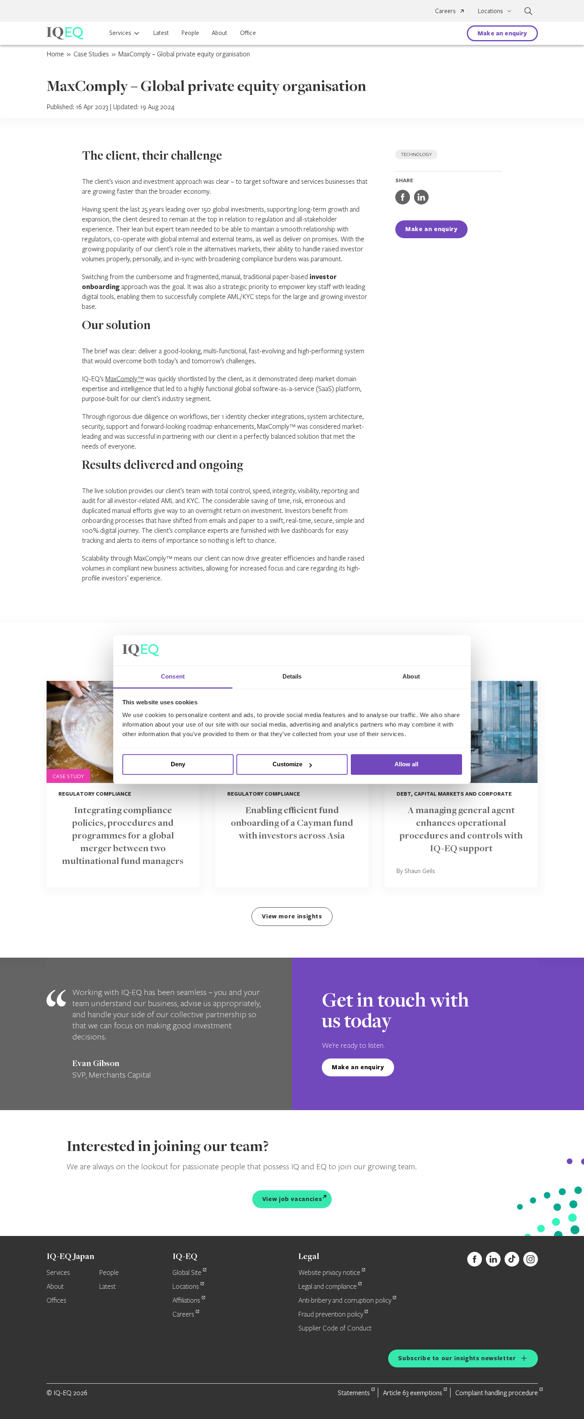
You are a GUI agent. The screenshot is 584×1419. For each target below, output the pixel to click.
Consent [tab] (173, 676)
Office (248, 33)
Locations (185, 1287)
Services (120, 33)
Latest (161, 33)
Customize (287, 764)
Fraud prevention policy (330, 1315)
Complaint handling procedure (496, 1392)
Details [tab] (292, 676)
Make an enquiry (502, 33)
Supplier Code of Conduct (334, 1328)
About (219, 33)
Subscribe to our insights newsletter (457, 1358)
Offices (56, 1301)
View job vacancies (292, 1199)
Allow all (406, 764)
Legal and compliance (327, 1287)
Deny (178, 764)
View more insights (292, 916)
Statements (354, 1392)
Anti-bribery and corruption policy (344, 1301)
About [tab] (411, 676)
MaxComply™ (124, 378)
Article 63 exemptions (412, 1392)
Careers (445, 11)
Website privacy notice (329, 1273)
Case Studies (91, 53)
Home (55, 53)
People (190, 33)
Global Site (186, 1273)
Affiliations (186, 1301)
